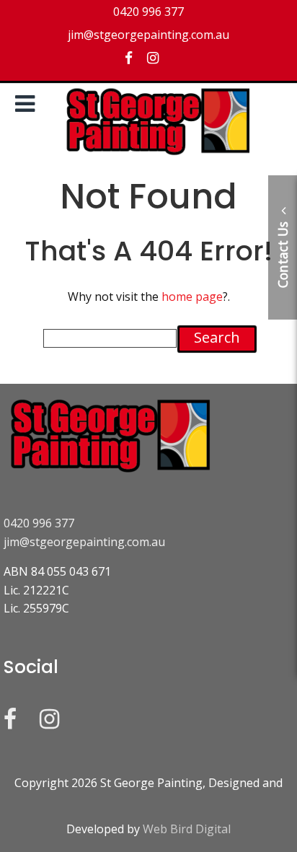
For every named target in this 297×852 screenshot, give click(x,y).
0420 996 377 (39, 523)
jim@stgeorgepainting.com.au (84, 542)
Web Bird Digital (187, 829)
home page (192, 296)
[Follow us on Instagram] (153, 57)
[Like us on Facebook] (129, 57)
